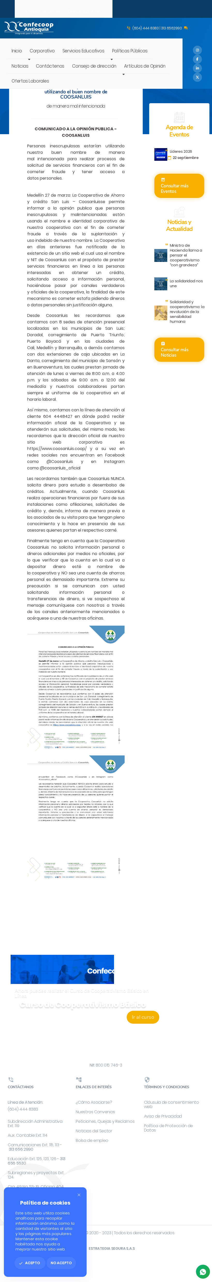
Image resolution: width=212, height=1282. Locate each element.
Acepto (29, 1262)
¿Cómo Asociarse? (94, 1102)
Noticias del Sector (94, 1131)
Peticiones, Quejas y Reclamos (105, 1121)
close (79, 1194)
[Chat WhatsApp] (203, 1271)
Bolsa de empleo (92, 1140)
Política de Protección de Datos (168, 1128)
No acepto (61, 1262)
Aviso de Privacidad (163, 1116)
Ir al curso (143, 1017)
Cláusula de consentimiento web (171, 1104)
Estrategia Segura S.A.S (112, 1248)
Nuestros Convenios (95, 1112)
